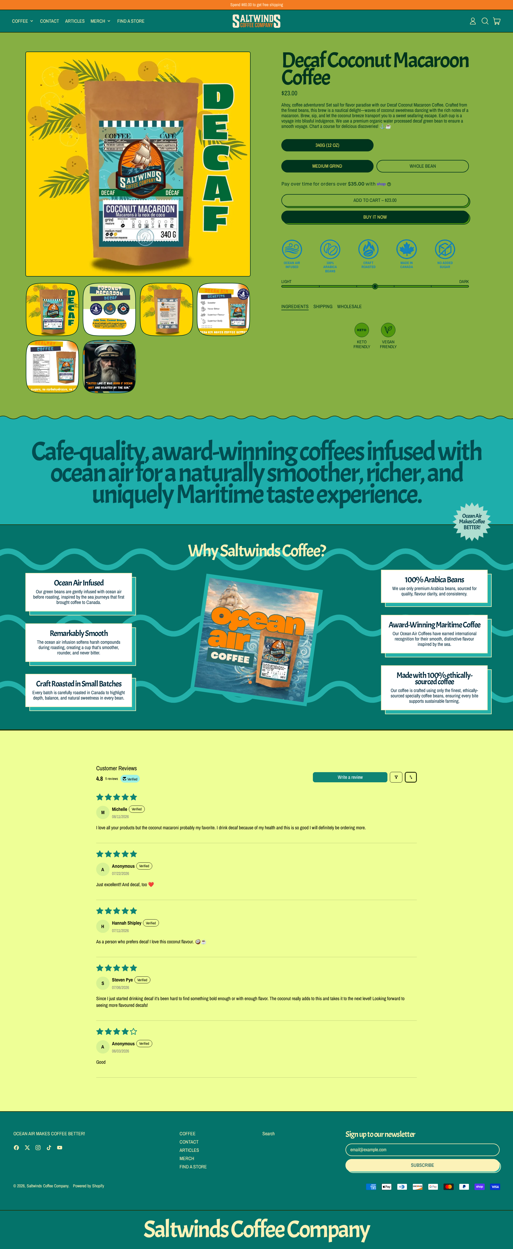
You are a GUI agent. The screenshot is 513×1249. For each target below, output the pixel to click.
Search (268, 1133)
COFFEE (188, 1133)
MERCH (187, 1158)
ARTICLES (75, 20)
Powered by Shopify (88, 1186)
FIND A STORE (131, 20)
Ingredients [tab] (295, 306)
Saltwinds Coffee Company (47, 1186)
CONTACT (49, 20)
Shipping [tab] (322, 306)
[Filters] (396, 777)
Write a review (350, 777)
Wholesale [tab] (349, 306)
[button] (485, 21)
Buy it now (375, 217)
